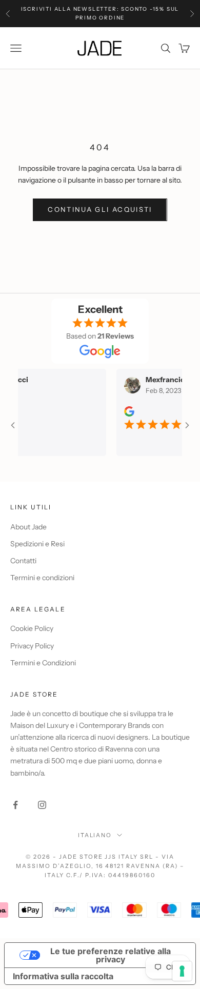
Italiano (95, 835)
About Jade (28, 526)
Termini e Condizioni (43, 662)
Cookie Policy (31, 628)
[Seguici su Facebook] (15, 805)
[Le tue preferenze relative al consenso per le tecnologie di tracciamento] (182, 971)
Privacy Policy (32, 645)
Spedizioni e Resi (37, 543)
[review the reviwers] (123, 411)
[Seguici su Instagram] (42, 805)
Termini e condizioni (42, 577)
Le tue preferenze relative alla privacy (110, 955)
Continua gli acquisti (100, 209)
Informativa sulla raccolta (63, 976)
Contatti (23, 560)
